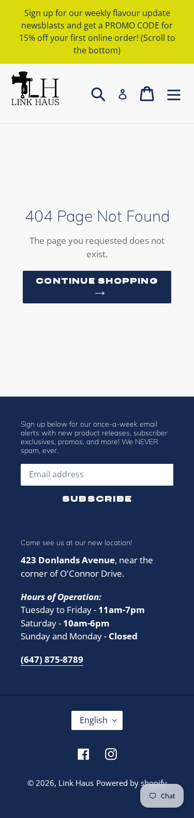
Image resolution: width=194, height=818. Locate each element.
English (94, 720)
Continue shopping (97, 281)
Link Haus (76, 783)
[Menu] (173, 93)
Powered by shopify (131, 783)
